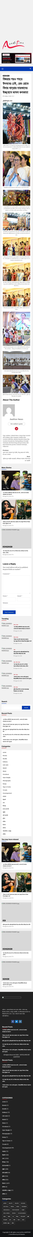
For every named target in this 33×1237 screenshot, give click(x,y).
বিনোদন (8, 75)
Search (4, 701)
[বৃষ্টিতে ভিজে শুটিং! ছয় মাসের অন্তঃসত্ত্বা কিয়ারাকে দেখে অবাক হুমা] (7, 690)
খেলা (4, 802)
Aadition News (16, 419)
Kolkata (5, 762)
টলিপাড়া (4, 75)
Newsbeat (6, 774)
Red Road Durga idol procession (17, 443)
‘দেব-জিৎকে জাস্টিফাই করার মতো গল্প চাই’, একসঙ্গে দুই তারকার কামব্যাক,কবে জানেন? (15, 720)
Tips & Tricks (7, 787)
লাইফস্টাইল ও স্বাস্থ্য (7, 831)
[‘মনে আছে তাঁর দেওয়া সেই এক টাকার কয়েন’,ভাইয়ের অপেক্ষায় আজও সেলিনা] (16, 539)
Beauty (5, 755)
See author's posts (16, 424)
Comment (6, 574)
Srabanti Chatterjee (21, 444)
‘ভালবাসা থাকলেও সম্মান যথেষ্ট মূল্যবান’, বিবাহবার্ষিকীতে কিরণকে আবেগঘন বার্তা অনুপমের (15, 740)
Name (5, 596)
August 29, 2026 (7, 496)
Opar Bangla (6, 777)
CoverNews (12, 1234)
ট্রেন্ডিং (4, 546)
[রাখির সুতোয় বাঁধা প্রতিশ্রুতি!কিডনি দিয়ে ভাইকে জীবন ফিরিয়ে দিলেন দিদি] (7, 652)
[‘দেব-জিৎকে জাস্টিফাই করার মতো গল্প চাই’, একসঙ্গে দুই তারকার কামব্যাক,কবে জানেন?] (16, 480)
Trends (5, 790)
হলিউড (4, 834)
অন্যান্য (4, 796)
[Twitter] (16, 1021)
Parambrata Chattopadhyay (15, 441)
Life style (5, 765)
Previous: (16, 452)
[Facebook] (12, 1021)
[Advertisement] (16, 16)
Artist (4, 752)
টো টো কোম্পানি (6, 809)
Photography (7, 780)
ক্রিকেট (4, 799)
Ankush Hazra (15, 435)
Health (5, 758)
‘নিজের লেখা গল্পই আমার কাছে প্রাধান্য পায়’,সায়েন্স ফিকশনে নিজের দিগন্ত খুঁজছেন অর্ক (16, 725)
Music (4, 771)
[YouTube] (20, 1092)
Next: (16, 458)
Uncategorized (7, 793)
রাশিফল (4, 828)
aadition (8, 435)
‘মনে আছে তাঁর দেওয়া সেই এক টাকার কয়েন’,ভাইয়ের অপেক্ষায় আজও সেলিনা (16, 735)
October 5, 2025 (7, 96)
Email (19, 596)
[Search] (30, 68)
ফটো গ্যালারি (5, 815)
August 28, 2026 (7, 554)
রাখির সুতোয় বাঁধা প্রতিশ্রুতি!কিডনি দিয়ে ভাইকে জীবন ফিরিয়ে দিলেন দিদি (16, 730)
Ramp (4, 784)
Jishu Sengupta (14, 437)
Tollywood (5, 446)
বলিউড (7, 546)
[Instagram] (20, 1021)
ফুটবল (4, 818)
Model (5, 768)
